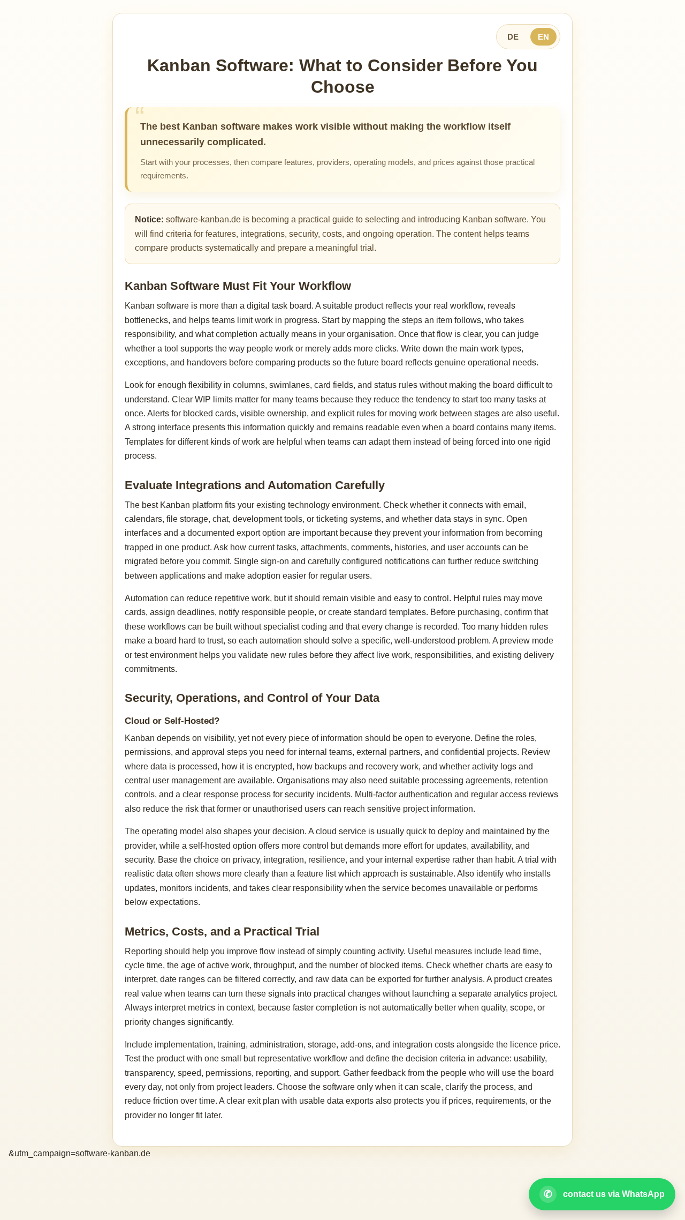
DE (513, 36)
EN (543, 36)
